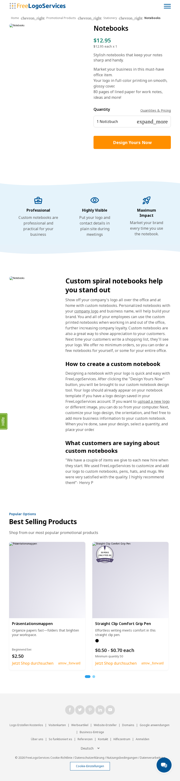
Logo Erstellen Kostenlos (26, 725)
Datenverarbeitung (152, 758)
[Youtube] (110, 710)
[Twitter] (80, 710)
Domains (128, 725)
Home (15, 18)
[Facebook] (70, 710)
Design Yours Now (132, 142)
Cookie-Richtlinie (61, 758)
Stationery (110, 18)
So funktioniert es (60, 739)
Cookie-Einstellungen (90, 766)
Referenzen (85, 739)
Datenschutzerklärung (89, 758)
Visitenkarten (57, 725)
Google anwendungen (154, 725)
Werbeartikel (79, 725)
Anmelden (142, 739)
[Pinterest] (90, 710)
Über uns (37, 739)
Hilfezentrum (121, 739)
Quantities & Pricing (155, 110)
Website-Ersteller (105, 725)
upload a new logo (154, 401)
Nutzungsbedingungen (122, 758)
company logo (86, 311)
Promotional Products (61, 18)
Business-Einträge (92, 732)
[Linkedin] (100, 710)
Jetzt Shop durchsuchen (32, 663)
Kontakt (103, 739)
